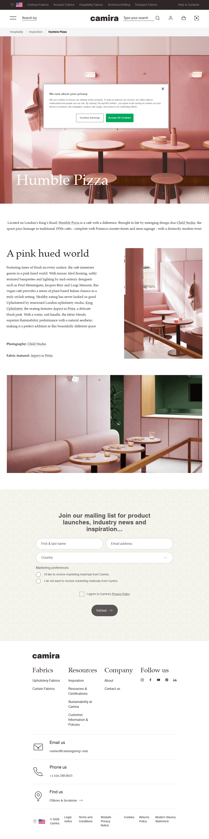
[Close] (162, 88)
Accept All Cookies (119, 118)
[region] (106, 106)
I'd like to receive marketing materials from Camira (76, 574)
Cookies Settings (90, 118)
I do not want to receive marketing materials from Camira (81, 581)
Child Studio (186, 222)
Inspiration (37, 32)
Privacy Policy (121, 594)
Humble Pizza (57, 32)
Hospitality (18, 32)
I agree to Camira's (108, 594)
